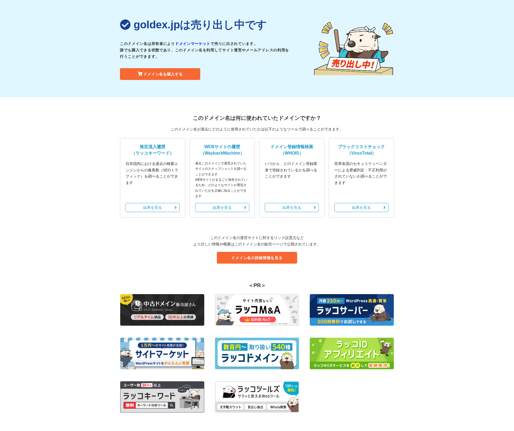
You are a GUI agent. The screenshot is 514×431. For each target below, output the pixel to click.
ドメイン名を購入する (163, 74)
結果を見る (152, 207)
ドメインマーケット (192, 43)
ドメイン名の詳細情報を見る (256, 258)
